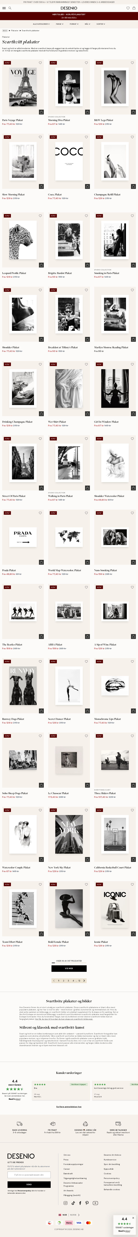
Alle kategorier (40, 24)
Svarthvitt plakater (30, 30)
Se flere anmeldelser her (69, 1106)
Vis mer (69, 968)
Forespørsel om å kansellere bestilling (113, 1183)
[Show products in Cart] (134, 8)
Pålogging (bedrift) (72, 1195)
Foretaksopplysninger (73, 1164)
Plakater (15, 30)
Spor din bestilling (112, 1164)
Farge (58, 24)
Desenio (77, 1229)
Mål (86, 24)
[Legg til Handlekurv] (41, 112)
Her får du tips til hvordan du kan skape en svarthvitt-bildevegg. (64, 1019)
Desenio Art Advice (112, 1155)
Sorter (100, 24)
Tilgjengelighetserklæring (75, 1178)
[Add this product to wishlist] (40, 62)
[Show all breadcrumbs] (5, 30)
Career (67, 1169)
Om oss (67, 1155)
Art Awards (68, 1190)
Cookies (107, 1173)
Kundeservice (110, 1160)
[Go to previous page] (53, 980)
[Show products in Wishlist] (128, 8)
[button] (124, 1225)
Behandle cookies (112, 1189)
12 (79, 980)
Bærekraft (68, 1173)
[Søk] (10, 8)
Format (73, 24)
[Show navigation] (4, 8)
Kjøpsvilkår (109, 1169)
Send (29, 1184)
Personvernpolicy (24, 1191)
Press (66, 1160)
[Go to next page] (84, 980)
